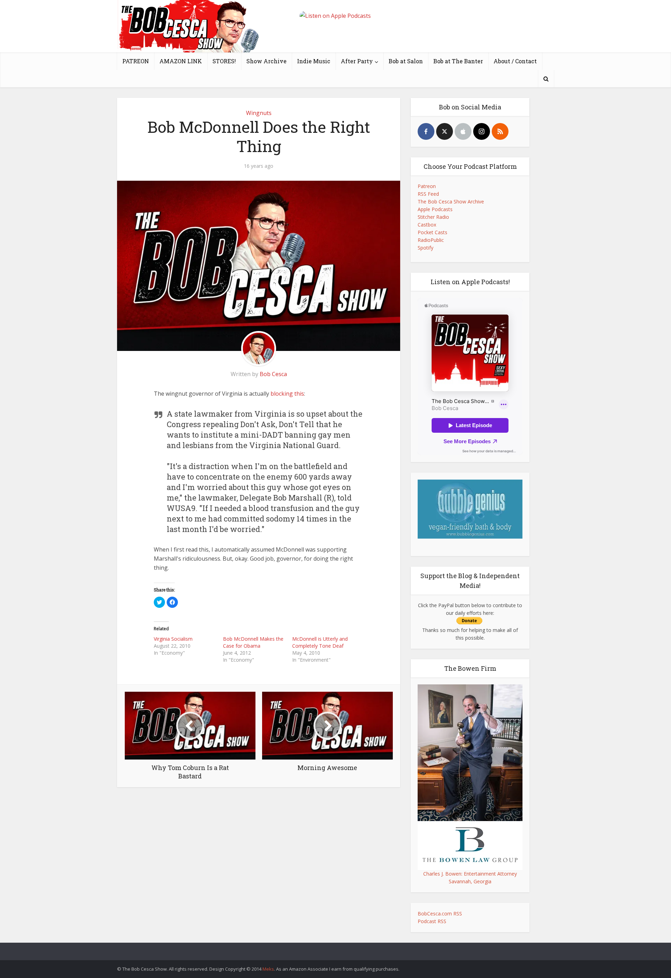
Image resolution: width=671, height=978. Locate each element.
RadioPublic (431, 240)
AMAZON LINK (180, 61)
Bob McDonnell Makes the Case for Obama (253, 642)
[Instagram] (481, 131)
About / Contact (515, 61)
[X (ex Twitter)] (444, 131)
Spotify (425, 247)
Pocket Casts (432, 232)
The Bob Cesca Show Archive (451, 201)
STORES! (224, 61)
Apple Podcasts (435, 209)
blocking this (287, 393)
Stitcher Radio (433, 217)
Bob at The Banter (458, 61)
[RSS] (500, 131)
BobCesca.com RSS (440, 913)
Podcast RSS (432, 921)
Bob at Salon (406, 61)
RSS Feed (428, 193)
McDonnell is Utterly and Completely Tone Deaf (320, 642)
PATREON (135, 61)
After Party (357, 61)
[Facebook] (426, 131)
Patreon (427, 186)
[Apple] (463, 131)
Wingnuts (259, 113)
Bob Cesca (273, 374)
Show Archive (266, 61)
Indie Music (313, 61)
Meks (268, 969)
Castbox (427, 224)
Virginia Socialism (173, 638)
